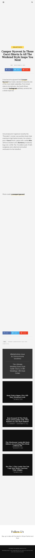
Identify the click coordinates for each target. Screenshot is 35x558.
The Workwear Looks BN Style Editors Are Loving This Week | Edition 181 (17, 444)
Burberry (10, 341)
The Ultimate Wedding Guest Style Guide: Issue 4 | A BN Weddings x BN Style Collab (17, 368)
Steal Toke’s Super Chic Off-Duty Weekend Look (17, 396)
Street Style (6, 343)
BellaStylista (17, 47)
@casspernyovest (18, 194)
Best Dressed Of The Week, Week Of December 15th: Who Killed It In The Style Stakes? (17, 419)
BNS (11, 65)
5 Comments (11, 423)
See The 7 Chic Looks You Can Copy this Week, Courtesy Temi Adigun (17, 468)
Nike (26, 341)
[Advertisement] (17, 23)
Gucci (23, 341)
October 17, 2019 (20, 65)
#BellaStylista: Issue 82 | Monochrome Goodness (17, 356)
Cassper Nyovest (17, 341)
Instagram (13, 88)
